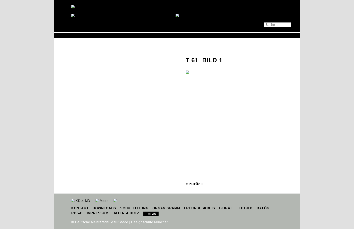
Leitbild (244, 208)
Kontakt (79, 208)
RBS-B (77, 213)
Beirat (226, 208)
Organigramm (166, 208)
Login (151, 214)
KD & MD (82, 201)
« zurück (194, 184)
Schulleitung (134, 208)
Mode (104, 201)
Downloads (104, 208)
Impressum (97, 213)
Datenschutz (125, 213)
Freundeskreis (199, 208)
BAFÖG (263, 208)
